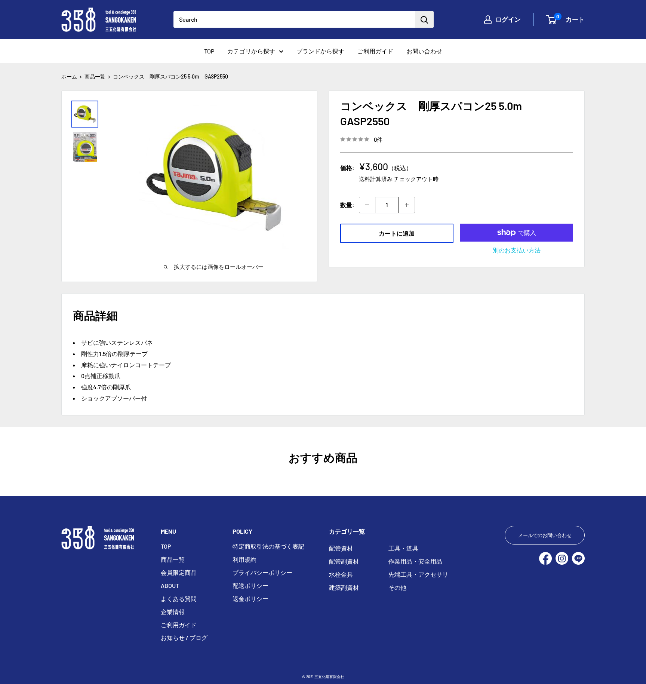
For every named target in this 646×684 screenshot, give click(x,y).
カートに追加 (397, 233)
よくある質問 (179, 598)
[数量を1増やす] (407, 205)
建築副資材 (344, 587)
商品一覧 (94, 76)
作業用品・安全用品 (415, 561)
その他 (397, 587)
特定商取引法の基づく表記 (268, 546)
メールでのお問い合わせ (545, 535)
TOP (209, 51)
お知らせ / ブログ (184, 637)
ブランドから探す (320, 51)
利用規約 (244, 559)
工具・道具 (403, 548)
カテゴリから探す (251, 51)
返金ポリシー (250, 598)
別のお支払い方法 (517, 250)
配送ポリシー (250, 585)
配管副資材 (344, 561)
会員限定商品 (179, 572)
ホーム (69, 76)
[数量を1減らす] (367, 205)
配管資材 (341, 548)
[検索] (424, 19)
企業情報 (173, 611)
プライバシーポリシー (262, 572)
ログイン (508, 19)
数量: (347, 204)
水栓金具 (341, 574)
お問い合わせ (424, 51)
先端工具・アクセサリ (418, 574)
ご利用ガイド (375, 51)
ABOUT (170, 585)
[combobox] (294, 19)
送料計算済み (376, 178)
